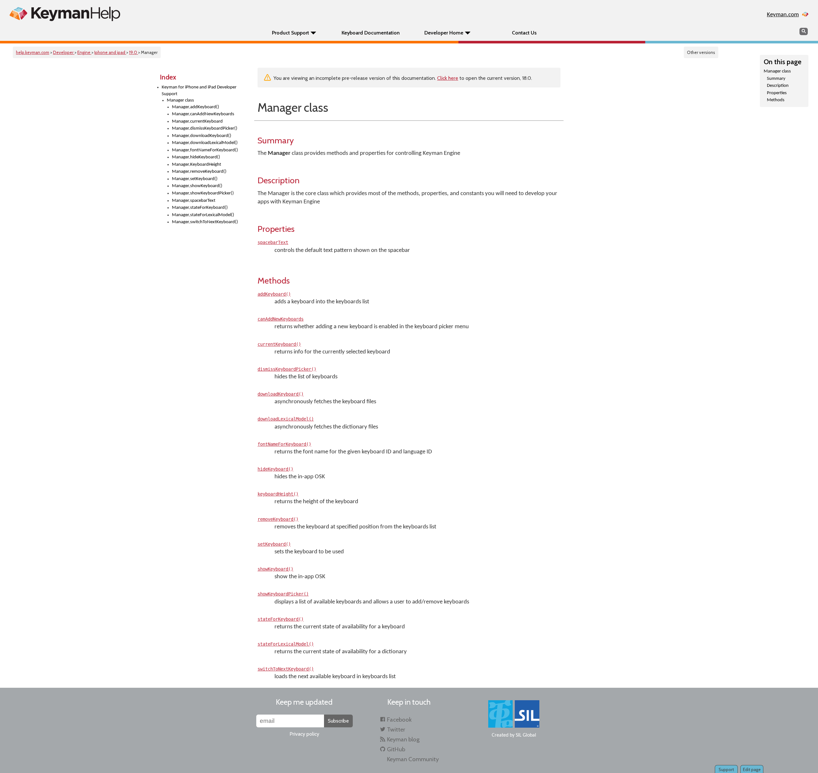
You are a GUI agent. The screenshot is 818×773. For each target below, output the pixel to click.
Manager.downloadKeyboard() (201, 135)
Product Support (290, 33)
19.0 (133, 52)
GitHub (396, 749)
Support (726, 769)
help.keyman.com (32, 52)
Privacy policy (304, 734)
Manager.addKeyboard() (195, 107)
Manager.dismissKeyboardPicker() (204, 128)
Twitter (396, 729)
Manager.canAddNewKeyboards (203, 114)
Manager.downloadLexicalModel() (205, 142)
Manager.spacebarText (193, 200)
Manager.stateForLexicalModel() (203, 215)
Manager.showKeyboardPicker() (203, 193)
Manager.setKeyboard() (195, 179)
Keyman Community (413, 759)
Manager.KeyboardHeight (196, 164)
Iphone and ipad (110, 52)
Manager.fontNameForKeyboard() (205, 150)
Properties (777, 93)
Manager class (180, 100)
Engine (84, 52)
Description (778, 85)
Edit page (752, 769)
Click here (447, 78)
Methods (775, 100)
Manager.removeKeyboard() (199, 171)
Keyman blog (403, 739)
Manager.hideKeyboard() (196, 157)
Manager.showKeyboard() (197, 186)
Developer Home (443, 33)
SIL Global (526, 735)
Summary (776, 78)
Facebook (399, 719)
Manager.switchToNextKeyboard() (205, 222)
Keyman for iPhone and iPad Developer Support (199, 90)
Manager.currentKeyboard (197, 121)
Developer (63, 52)
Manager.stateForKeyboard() (200, 207)
